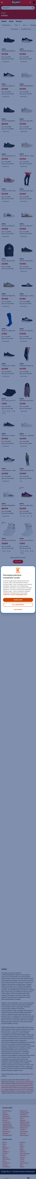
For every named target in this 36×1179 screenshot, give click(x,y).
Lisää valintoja (18, 609)
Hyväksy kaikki (18, 600)
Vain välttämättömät (18, 604)
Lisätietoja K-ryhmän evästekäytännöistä (15, 594)
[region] (18, 589)
